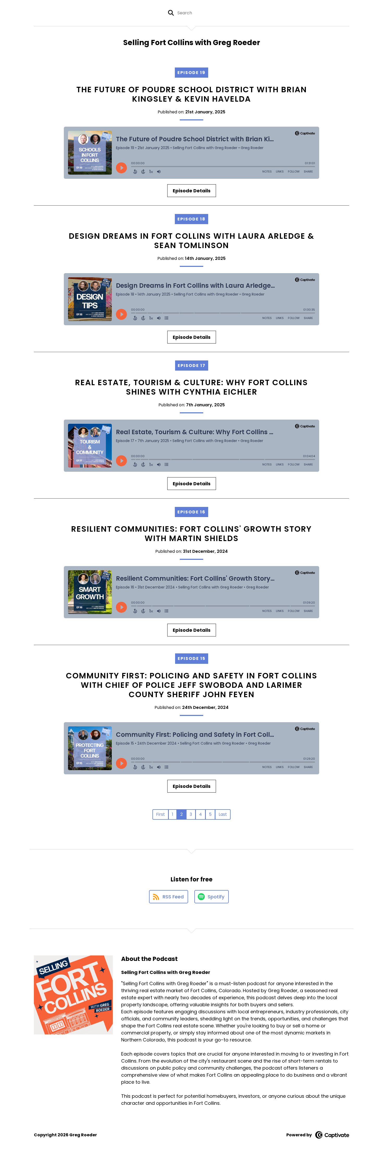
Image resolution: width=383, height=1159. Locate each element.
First (160, 814)
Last (223, 814)
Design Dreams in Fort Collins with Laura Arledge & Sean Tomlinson (191, 240)
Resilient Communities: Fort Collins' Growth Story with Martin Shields (191, 533)
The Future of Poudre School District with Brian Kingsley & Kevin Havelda (191, 94)
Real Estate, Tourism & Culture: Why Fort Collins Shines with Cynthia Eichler (191, 387)
